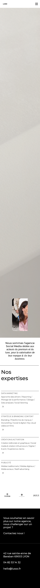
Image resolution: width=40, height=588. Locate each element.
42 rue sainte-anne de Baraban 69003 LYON (17, 555)
